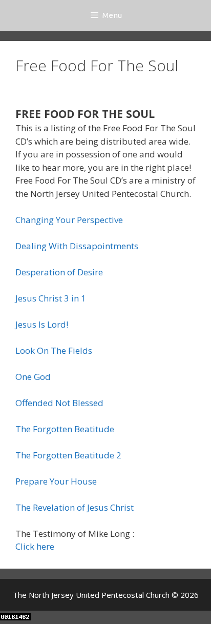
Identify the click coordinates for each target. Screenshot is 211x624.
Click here (34, 546)
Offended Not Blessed (59, 403)
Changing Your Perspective (69, 220)
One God (33, 377)
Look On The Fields (53, 350)
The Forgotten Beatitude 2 (68, 455)
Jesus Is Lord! (41, 324)
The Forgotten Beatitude (64, 429)
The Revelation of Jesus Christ (74, 507)
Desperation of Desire (59, 272)
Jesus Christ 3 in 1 (50, 298)
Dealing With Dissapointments (76, 246)
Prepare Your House (56, 481)
